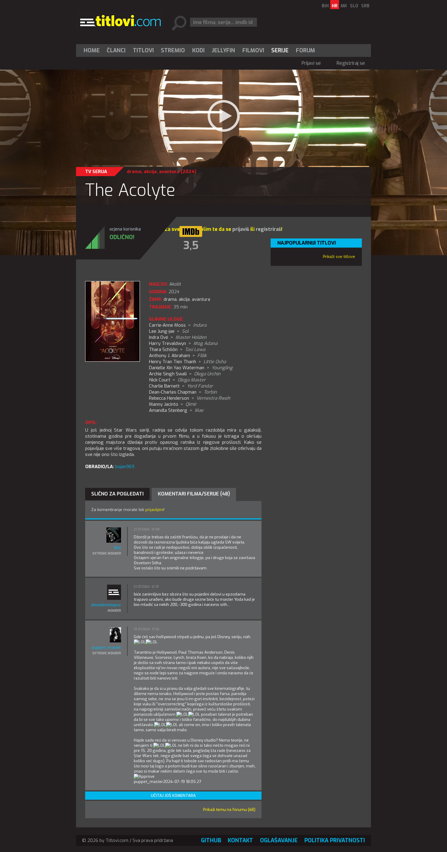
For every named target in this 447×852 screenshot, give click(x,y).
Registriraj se (351, 63)
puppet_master (106, 647)
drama (134, 172)
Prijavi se (311, 63)
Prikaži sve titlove (339, 256)
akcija (150, 172)
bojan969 (124, 467)
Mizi (117, 547)
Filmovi (253, 50)
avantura (169, 172)
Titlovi (143, 50)
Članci (116, 50)
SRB (365, 6)
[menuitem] (93, 50)
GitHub (211, 840)
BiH (325, 6)
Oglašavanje (279, 840)
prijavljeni (154, 509)
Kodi (198, 50)
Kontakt (240, 840)
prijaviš (240, 229)
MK (344, 6)
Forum (305, 50)
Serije (280, 50)
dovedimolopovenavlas (106, 604)
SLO (354, 6)
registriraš (268, 229)
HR (335, 6)
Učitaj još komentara (173, 795)
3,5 (191, 245)
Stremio (173, 50)
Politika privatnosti (334, 840)
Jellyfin (223, 50)
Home (92, 50)
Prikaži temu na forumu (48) (229, 809)
